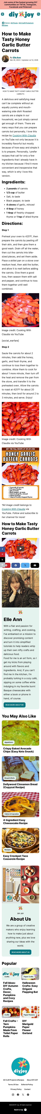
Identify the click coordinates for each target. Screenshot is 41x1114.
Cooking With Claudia (24, 135)
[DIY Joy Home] (21, 14)
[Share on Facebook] (2, 549)
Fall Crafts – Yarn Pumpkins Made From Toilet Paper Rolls (10, 1028)
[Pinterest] (28, 1094)
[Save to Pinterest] (2, 554)
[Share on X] (2, 559)
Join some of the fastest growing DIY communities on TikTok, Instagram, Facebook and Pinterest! (20, 4)
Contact (27, 1089)
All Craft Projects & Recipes (13, 1080)
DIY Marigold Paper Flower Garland (27, 1027)
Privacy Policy (16, 1089)
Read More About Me (14, 705)
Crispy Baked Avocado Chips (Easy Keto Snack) (18, 750)
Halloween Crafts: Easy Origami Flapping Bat (30, 987)
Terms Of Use (13, 1084)
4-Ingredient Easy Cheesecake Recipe (15, 822)
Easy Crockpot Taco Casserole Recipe (15, 857)
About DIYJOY (32, 1080)
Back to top (18, 1110)
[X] (23, 1094)
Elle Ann (17, 57)
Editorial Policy (27, 1084)
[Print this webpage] (2, 564)
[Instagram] (12, 1094)
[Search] (38, 14)
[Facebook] (17, 1094)
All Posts (14, 23)
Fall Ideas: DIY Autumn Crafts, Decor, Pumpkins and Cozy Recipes (10, 992)
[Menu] (2, 14)
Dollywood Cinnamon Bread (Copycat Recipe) (20, 786)
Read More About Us (20, 952)
